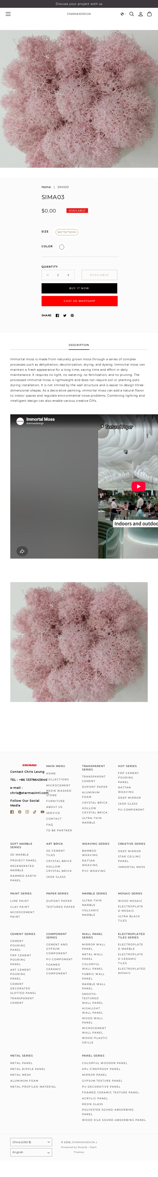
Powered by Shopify (74, 1147)
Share (47, 315)
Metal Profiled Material (33, 1086)
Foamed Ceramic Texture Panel (110, 1092)
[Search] (132, 14)
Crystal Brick (95, 802)
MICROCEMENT (58, 785)
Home (46, 187)
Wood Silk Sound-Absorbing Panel (114, 1120)
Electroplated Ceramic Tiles (130, 959)
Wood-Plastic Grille (95, 1040)
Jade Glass (128, 803)
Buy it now (79, 288)
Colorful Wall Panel (92, 966)
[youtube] (42, 812)
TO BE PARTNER (59, 830)
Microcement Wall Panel (94, 1030)
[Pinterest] (72, 315)
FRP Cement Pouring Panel (128, 777)
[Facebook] (57, 315)
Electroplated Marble (130, 947)
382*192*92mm (67, 232)
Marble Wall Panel (94, 986)
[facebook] (12, 812)
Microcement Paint (22, 914)
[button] (8, 14)
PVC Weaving (94, 870)
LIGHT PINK (61, 247)
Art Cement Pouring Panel (20, 974)
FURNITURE (55, 801)
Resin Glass (92, 1104)
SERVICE (53, 812)
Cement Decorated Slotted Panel (23, 988)
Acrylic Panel (95, 1098)
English (18, 1152)
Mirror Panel (94, 1074)
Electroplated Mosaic (130, 908)
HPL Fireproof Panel (101, 1069)
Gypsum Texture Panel (102, 1080)
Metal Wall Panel (92, 956)
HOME (51, 773)
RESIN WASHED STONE (59, 793)
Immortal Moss (131, 867)
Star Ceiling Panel (129, 859)
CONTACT (54, 818)
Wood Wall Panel (92, 1020)
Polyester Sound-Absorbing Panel (108, 1112)
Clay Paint (19, 906)
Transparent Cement (94, 779)
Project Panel (23, 860)
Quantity (50, 266)
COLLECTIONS (57, 779)
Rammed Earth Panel (23, 878)
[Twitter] (64, 315)
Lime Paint (19, 900)
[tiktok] (35, 812)
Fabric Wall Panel (93, 976)
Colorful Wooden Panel (105, 1063)
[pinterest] (19, 812)
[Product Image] (79, 99)
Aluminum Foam (91, 794)
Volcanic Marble (90, 912)
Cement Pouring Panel (18, 945)
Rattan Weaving (126, 790)
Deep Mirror (129, 797)
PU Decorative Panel (101, 1086)
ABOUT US (54, 807)
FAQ (49, 824)
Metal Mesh (20, 1074)
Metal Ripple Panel (28, 1069)
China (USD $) (22, 1142)
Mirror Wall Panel (94, 947)
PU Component (131, 809)
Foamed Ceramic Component (56, 969)
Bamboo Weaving (90, 853)
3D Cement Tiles (55, 853)
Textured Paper (60, 906)
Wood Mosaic (130, 900)
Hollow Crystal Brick (95, 810)
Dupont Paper (95, 786)
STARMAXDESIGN (83, 1142)
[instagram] (27, 812)
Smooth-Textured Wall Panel (92, 998)
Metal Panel (21, 1063)
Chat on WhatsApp (79, 301)
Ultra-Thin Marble (92, 820)
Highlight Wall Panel (92, 1010)
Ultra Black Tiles (129, 918)
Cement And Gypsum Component (57, 949)
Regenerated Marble (22, 868)
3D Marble (19, 854)
